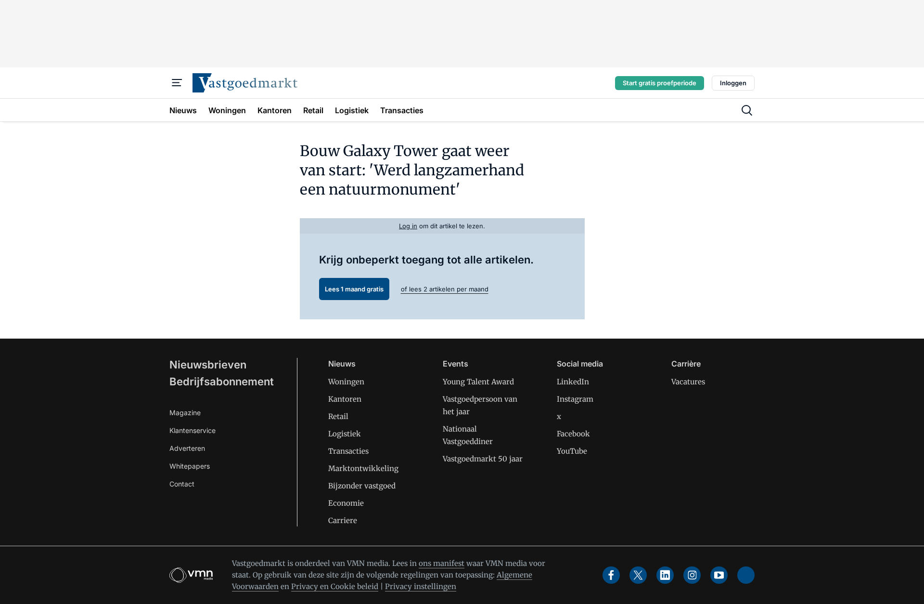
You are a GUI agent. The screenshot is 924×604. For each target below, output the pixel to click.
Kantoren (344, 399)
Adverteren (187, 448)
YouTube (572, 451)
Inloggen (733, 83)
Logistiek (344, 433)
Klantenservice (192, 430)
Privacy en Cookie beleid (334, 586)
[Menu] (177, 82)
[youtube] (719, 575)
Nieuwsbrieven (207, 364)
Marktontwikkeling (363, 468)
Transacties (348, 451)
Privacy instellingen (420, 586)
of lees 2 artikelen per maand (444, 289)
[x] (638, 575)
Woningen (346, 381)
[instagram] (692, 575)
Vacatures (688, 381)
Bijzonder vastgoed (362, 485)
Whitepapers (189, 466)
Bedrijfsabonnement (221, 381)
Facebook (573, 433)
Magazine (185, 412)
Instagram (575, 399)
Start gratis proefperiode (659, 83)
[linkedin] (665, 575)
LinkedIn (573, 381)
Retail (338, 416)
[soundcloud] (746, 575)
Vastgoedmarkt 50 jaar (483, 458)
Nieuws (342, 363)
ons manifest (441, 563)
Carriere (342, 520)
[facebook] (611, 575)
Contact (181, 484)
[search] (747, 110)
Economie (346, 503)
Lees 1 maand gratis (354, 289)
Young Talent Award (478, 381)
